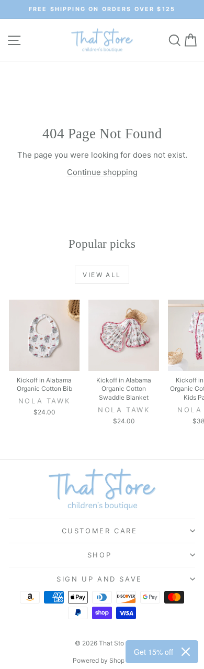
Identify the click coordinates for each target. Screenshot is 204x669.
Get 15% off (153, 651)
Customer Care (100, 531)
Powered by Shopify (102, 660)
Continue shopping (102, 172)
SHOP (99, 555)
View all (102, 275)
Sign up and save (99, 579)
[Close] (186, 652)
